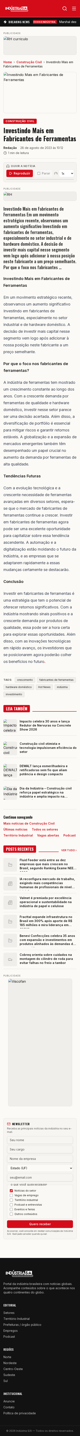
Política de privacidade (19, 1413)
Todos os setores (45, 829)
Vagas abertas (48, 835)
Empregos (10, 1330)
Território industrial (26, 1200)
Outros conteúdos (26, 1214)
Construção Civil (29, 62)
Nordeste (10, 1363)
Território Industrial (18, 835)
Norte (7, 1357)
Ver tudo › (69, 850)
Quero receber (40, 1224)
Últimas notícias (15, 829)
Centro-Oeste (13, 1369)
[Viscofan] (40, 1042)
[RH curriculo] (40, 45)
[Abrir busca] (64, 8)
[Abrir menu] (74, 8)
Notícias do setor (25, 1190)
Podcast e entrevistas (28, 1204)
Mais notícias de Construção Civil (29, 823)
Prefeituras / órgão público (22, 1324)
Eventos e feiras (25, 1209)
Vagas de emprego (27, 1195)
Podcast (69, 835)
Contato (9, 1407)
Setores (9, 1313)
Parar (46, 173)
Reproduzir (22, 173)
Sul (5, 1381)
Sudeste (9, 1375)
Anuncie (9, 1401)
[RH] (40, 196)
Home (7, 62)
